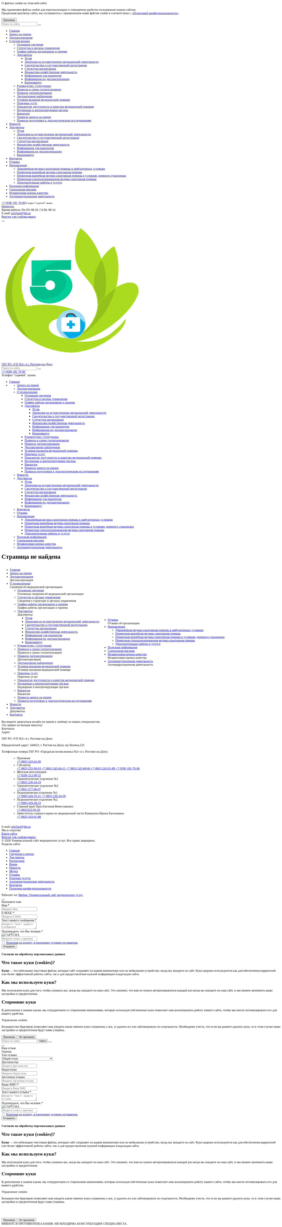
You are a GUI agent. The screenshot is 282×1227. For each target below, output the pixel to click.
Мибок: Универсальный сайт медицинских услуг (50, 895)
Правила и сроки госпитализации (39, 89)
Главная (14, 30)
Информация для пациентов (43, 75)
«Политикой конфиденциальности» (155, 13)
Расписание (17, 860)
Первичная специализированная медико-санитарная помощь (56, 179)
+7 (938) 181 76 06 (13, 202)
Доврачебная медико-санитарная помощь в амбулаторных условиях (61, 168)
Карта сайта (9, 833)
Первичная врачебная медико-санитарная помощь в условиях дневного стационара (71, 175)
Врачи (13, 864)
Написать (8, 206)
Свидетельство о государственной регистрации (56, 65)
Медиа (13, 871)
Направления (18, 165)
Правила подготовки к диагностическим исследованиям (54, 120)
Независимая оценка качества (28, 193)
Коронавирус (33, 82)
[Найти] (39, 24)
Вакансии (23, 113)
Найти (42, 1041)
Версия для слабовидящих (19, 216)
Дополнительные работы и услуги (39, 182)
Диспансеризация (20, 37)
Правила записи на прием (34, 117)
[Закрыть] (50, 1041)
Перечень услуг (27, 103)
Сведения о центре (21, 854)
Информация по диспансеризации (47, 79)
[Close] (3, 899)
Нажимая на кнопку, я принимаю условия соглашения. (42, 942)
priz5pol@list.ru (21, 213)
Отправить (9, 946)
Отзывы (14, 161)
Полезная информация (24, 186)
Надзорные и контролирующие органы (42, 110)
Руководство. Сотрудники (34, 86)
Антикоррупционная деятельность (31, 196)
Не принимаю (27, 1037)
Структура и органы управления (38, 48)
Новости (15, 124)
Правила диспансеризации (34, 92)
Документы (24, 55)
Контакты (15, 158)
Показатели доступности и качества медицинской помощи (55, 106)
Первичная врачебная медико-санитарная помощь (49, 172)
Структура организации (40, 68)
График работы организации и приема (42, 51)
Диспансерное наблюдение (34, 96)
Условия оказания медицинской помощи (43, 99)
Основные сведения (30, 44)
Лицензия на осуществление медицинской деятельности (62, 61)
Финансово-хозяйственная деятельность (51, 72)
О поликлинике (19, 41)
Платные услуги (20, 878)
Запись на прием (20, 34)
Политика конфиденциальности (30, 888)
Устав (28, 58)
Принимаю (9, 20)
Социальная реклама (22, 189)
